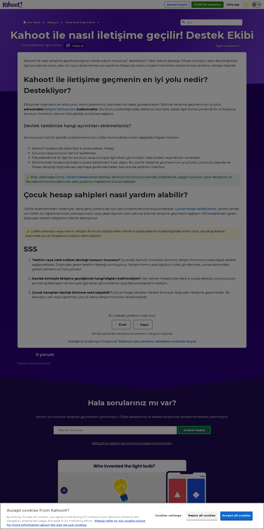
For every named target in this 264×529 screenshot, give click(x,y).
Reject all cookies (202, 515)
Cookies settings (168, 515)
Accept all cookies (236, 515)
